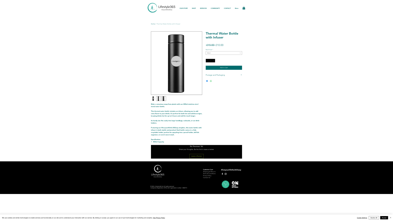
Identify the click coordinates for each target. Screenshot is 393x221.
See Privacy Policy (159, 218)
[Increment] (213, 60)
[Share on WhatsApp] (211, 81)
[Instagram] (225, 174)
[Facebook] (222, 174)
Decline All (373, 218)
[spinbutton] (210, 60)
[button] (243, 7)
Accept (384, 218)
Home (153, 24)
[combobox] (224, 53)
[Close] (390, 217)
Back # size (209, 49)
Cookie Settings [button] (362, 218)
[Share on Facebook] (207, 81)
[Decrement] (207, 60)
